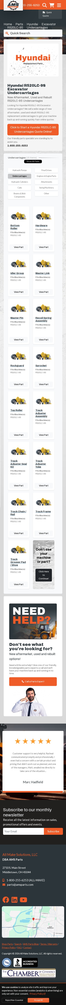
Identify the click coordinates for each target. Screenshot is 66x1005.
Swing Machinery (46, 188)
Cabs (19, 188)
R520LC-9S (15, 27)
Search (18, 944)
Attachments (46, 182)
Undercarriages (19, 176)
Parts (19, 24)
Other (46, 193)
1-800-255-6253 (28, 5)
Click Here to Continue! (44, 575)
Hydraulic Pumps (20, 170)
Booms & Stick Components (20, 195)
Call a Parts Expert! (34, 681)
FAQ (19, 947)
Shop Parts (7, 944)
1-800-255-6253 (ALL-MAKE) (25, 880)
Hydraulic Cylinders (19, 182)
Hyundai (32, 24)
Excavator (49, 24)
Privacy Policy (9, 947)
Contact (27, 947)
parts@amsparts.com (20, 884)
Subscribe (53, 831)
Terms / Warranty (48, 944)
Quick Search (20, 33)
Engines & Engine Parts (46, 176)
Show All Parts (33, 161)
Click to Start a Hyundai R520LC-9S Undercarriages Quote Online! (33, 129)
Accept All (38, 1000)
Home (8, 24)
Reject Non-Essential (14, 1000)
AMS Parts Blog (31, 944)
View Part (18, 247)
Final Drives (46, 170)
